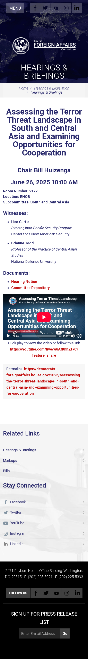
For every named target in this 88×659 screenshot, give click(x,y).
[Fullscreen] (79, 336)
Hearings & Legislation (51, 88)
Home (23, 88)
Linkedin (77, 8)
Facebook (35, 8)
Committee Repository (30, 288)
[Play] (8, 336)
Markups (10, 460)
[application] (44, 317)
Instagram (66, 8)
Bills (6, 471)
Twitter (45, 8)
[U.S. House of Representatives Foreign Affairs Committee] (44, 45)
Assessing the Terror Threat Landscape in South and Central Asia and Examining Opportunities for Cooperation (44, 132)
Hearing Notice (24, 281)
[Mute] (73, 336)
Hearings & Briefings (44, 72)
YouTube (56, 8)
